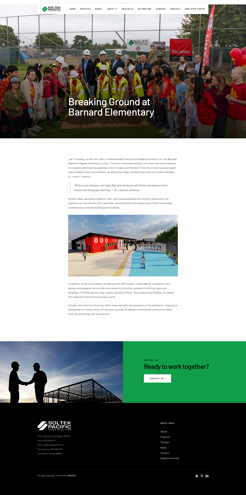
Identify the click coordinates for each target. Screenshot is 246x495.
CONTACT (175, 9)
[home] (51, 9)
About (163, 431)
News (98, 9)
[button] (112, 9)
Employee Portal (169, 458)
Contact (165, 442)
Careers (161, 9)
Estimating (144, 9)
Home (73, 9)
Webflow (72, 475)
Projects (128, 9)
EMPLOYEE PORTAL (195, 9)
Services (85, 9)
